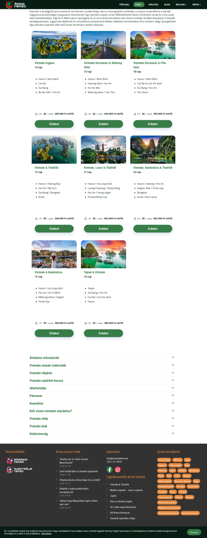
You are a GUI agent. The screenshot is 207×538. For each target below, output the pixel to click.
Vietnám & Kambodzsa (48, 272)
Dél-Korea (177, 460)
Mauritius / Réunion (182, 481)
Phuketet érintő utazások (168, 513)
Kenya (161, 475)
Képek (195, 4)
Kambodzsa (194, 470)
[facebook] (110, 469)
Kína (169, 475)
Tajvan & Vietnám (94, 272)
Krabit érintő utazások (167, 502)
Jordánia (182, 470)
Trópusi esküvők (165, 497)
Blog (167, 4)
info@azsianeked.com (117, 458)
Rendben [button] (194, 532)
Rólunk (180, 4)
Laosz (177, 475)
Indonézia (162, 470)
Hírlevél (154, 4)
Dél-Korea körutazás (120, 512)
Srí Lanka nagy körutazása (123, 507)
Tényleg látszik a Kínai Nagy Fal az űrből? (80, 480)
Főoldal (124, 4)
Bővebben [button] (47, 533)
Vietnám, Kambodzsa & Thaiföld (152, 168)
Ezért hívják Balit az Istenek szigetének (79, 471)
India (187, 465)
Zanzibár (189, 497)
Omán (196, 481)
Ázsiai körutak (164, 460)
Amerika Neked (18, 461)
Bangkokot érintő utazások (169, 507)
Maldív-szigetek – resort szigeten (126, 490)
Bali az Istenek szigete (121, 501)
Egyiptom (162, 465)
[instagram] (118, 469)
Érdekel (54, 124)
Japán (113, 495)
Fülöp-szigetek (175, 465)
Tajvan (172, 491)
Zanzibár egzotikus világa (122, 518)
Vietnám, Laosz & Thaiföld (100, 168)
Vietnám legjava (44, 63)
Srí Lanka (180, 486)
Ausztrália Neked (19, 469)
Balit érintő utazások (190, 513)
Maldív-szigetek (165, 481)
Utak (138, 4)
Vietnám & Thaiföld (46, 168)
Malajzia (187, 475)
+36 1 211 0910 (114, 461)
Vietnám (179, 497)
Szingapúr (162, 491)
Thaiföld (182, 491)
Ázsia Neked (20, 5)
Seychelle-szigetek (166, 486)
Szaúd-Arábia (193, 486)
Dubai (187, 460)
